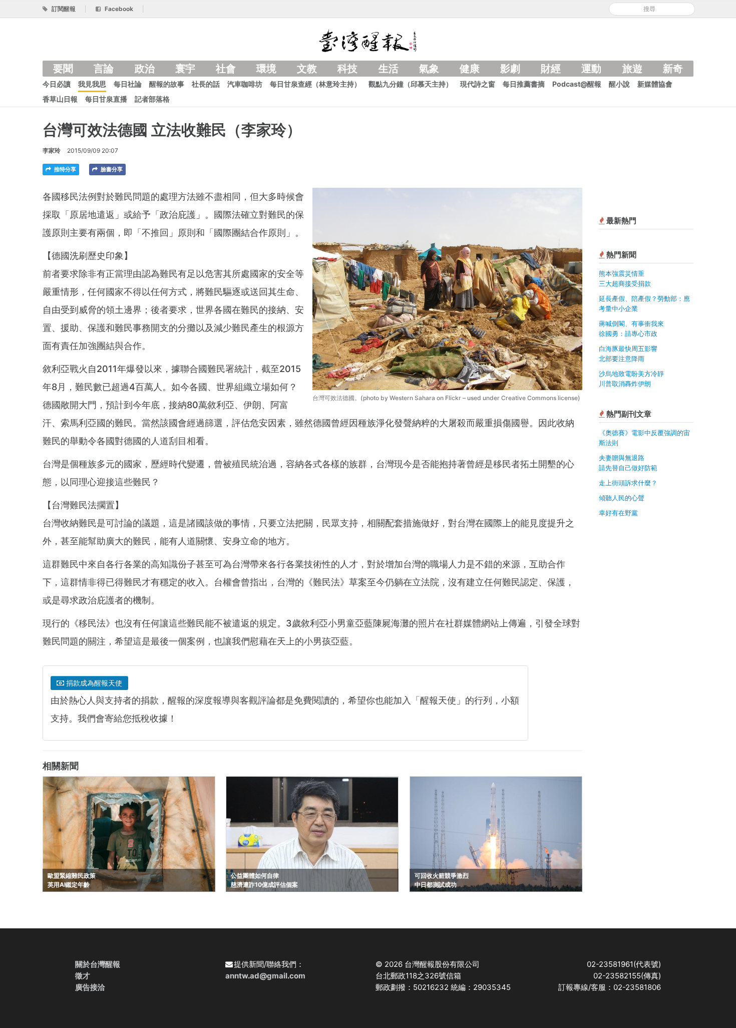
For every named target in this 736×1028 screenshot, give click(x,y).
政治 (145, 69)
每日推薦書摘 (524, 84)
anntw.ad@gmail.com (265, 975)
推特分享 (64, 169)
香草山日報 (60, 99)
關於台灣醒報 (97, 964)
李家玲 (52, 150)
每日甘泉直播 (106, 99)
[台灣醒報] (368, 40)
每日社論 (128, 84)
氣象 (429, 69)
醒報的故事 (166, 84)
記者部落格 (152, 99)
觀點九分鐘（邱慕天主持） (411, 84)
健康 (470, 69)
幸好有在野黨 (618, 513)
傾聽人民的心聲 (621, 498)
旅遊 (632, 69)
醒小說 (619, 84)
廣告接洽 (90, 987)
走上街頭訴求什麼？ (628, 483)
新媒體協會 (654, 84)
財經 (551, 69)
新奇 (673, 69)
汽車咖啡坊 (244, 84)
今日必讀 (57, 84)
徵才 (82, 975)
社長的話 (206, 84)
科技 (347, 69)
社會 (226, 69)
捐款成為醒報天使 (93, 682)
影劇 (510, 69)
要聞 (63, 69)
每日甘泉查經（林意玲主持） (315, 84)
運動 (591, 69)
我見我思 (92, 84)
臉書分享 (111, 169)
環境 (266, 69)
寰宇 (185, 69)
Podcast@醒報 (576, 84)
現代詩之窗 (477, 84)
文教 (307, 69)
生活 (389, 69)
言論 (104, 69)
